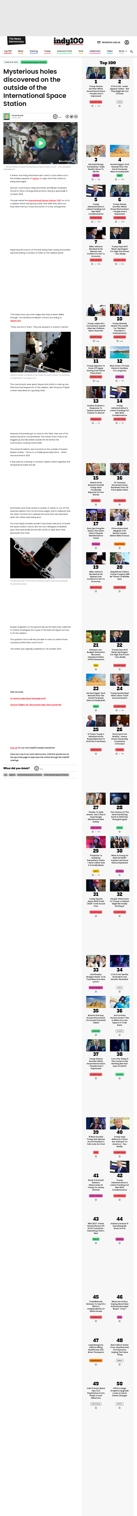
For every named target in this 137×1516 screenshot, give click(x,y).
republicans (95, 419)
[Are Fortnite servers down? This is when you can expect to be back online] (120, 1001)
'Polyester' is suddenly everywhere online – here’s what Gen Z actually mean (96, 860)
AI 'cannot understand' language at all (27, 698)
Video (110, 51)
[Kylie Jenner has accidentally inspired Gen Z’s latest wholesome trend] (96, 798)
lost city (120, 1074)
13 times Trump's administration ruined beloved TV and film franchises (96, 738)
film (95, 665)
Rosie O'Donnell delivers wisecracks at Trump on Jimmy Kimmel (96, 1185)
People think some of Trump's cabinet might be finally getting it (119, 902)
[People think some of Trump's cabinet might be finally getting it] (120, 885)
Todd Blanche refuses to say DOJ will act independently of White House (96, 1306)
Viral (81, 51)
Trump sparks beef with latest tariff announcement (119, 695)
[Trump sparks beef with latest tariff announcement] (120, 679)
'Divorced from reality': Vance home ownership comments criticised (119, 739)
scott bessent (120, 501)
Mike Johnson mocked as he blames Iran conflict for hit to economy (96, 251)
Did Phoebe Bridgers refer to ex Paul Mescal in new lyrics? (96, 978)
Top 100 (8, 51)
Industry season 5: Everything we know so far (120, 1226)
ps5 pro (119, 1404)
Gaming (34, 51)
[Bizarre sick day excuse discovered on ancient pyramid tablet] (96, 1001)
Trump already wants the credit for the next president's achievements (119, 328)
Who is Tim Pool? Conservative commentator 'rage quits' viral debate (119, 1471)
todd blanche (96, 1317)
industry (120, 1239)
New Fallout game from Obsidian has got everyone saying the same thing (119, 1350)
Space (119, 828)
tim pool (120, 1482)
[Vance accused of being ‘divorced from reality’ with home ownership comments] (120, 720)
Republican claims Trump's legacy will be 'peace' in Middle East (119, 575)
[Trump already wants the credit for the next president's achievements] (120, 309)
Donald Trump (96, 218)
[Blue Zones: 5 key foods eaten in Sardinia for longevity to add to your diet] (120, 352)
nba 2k (95, 1239)
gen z (96, 871)
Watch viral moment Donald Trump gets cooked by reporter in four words (96, 488)
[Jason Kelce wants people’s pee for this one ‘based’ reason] (96, 1452)
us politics (96, 501)
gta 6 (120, 102)
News (20, 51)
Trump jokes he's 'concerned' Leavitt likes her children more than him (96, 327)
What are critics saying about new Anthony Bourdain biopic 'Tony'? (120, 1305)
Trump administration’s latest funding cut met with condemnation (96, 209)
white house (95, 750)
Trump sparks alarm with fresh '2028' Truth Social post (96, 902)
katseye (120, 871)
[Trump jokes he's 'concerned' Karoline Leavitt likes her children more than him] (96, 309)
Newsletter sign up (111, 42)
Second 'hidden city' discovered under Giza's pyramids (35, 704)
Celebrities (95, 51)
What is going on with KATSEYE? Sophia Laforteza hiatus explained (119, 859)
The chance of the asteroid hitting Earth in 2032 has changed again (119, 816)
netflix (96, 175)
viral (96, 1152)
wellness (119, 377)
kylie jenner (96, 828)
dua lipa (96, 544)
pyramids (95, 1031)
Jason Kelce (96, 1482)
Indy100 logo (68, 41)
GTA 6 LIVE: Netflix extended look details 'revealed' (119, 976)
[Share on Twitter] (71, 116)
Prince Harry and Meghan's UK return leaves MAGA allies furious (119, 532)
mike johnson (96, 260)
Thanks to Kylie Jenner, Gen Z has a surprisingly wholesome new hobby (95, 817)
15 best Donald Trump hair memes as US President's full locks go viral (96, 1140)
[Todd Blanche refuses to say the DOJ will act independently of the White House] (96, 1287)
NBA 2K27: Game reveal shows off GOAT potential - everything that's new (95, 1228)
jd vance (119, 750)
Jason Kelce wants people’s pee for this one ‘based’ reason (96, 1470)
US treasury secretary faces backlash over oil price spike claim (119, 486)
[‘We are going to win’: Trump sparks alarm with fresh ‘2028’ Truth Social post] (96, 885)
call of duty (96, 1404)
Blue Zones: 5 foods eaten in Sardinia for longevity (119, 368)
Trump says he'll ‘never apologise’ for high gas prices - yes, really (119, 250)
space (36, 178)
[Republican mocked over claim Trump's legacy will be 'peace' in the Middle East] (120, 558)
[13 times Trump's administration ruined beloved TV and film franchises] (96, 720)
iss (5, 775)
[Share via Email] (76, 116)
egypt (120, 175)
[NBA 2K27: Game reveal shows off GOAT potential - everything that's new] (96, 1209)
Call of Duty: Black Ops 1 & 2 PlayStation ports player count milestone (96, 1393)
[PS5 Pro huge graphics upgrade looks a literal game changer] (120, 1374)
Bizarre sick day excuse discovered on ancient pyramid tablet (96, 1019)
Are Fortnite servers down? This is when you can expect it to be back (119, 1020)
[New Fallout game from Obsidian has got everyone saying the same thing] (120, 1331)
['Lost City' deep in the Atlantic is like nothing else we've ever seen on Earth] (120, 1045)
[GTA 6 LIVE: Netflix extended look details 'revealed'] (120, 960)
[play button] (40, 143)
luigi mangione (95, 1361)
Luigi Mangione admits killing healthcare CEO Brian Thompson (96, 1348)
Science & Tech (64, 51)
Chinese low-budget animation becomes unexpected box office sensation (96, 655)
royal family (119, 544)
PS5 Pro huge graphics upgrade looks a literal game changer (120, 1392)
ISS (59, 200)
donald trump (96, 102)
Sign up (13, 747)
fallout (119, 1361)
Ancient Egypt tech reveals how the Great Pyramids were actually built (119, 168)
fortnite (120, 1031)
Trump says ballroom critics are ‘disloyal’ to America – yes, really (120, 1142)
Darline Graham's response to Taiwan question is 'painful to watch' (96, 409)
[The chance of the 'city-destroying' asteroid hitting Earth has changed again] (120, 798)
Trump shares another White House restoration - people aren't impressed (96, 91)
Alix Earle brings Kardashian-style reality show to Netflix (96, 168)
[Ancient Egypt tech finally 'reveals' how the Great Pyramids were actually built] (120, 150)
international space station (30, 775)
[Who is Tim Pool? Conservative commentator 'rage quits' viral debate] (120, 1452)
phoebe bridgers (96, 988)
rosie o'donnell (96, 1196)
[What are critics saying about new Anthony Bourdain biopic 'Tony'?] (120, 1287)
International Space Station (34, 62)
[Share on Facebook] (67, 116)
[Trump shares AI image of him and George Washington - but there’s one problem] (120, 1496)
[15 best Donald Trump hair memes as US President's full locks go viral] (96, 1123)
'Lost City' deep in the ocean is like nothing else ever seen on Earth (119, 1062)
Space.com (15, 320)
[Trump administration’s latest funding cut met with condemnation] (120, 392)
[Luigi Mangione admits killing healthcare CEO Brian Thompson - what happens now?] (96, 1331)
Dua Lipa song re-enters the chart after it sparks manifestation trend (96, 533)
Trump (47, 51)
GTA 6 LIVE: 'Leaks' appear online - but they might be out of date (119, 90)
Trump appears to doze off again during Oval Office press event (96, 369)
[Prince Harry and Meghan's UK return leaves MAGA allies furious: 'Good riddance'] (120, 514)
